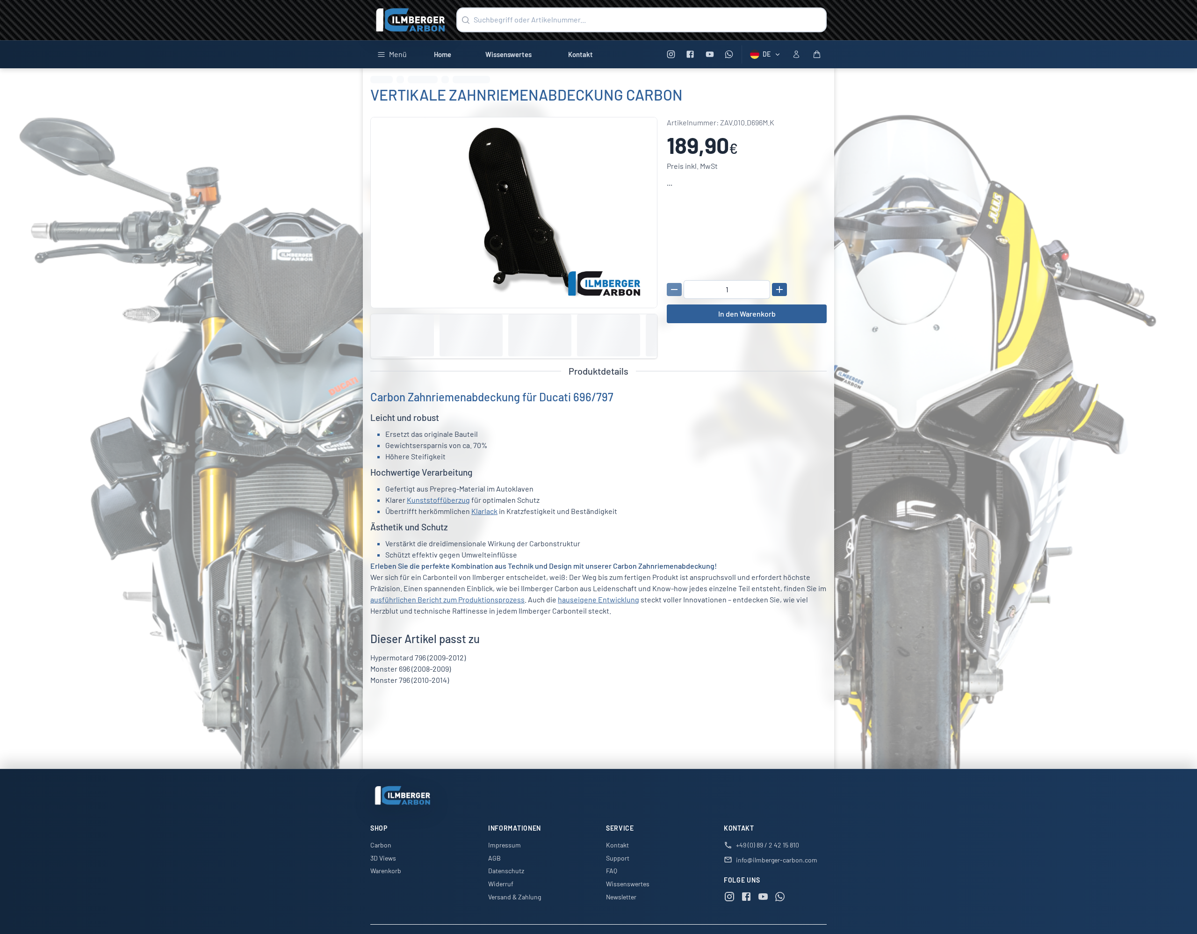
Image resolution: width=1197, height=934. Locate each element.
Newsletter (621, 897)
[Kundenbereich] (796, 54)
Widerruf (500, 884)
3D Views (383, 858)
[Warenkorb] (817, 54)
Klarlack (484, 511)
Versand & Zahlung (514, 897)
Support (617, 858)
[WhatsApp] (729, 54)
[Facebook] (690, 54)
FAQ (611, 871)
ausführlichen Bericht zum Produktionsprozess (447, 599)
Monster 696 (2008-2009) (410, 668)
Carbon (380, 845)
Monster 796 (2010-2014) (409, 679)
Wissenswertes (508, 54)
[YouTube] (709, 54)
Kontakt (580, 54)
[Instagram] (671, 54)
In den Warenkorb (747, 313)
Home (442, 54)
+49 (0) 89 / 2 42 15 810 (767, 845)
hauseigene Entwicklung (598, 599)
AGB (494, 858)
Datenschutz (506, 871)
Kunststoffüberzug (438, 499)
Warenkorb (385, 871)
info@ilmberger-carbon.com (776, 860)
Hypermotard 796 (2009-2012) (418, 657)
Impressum (504, 845)
